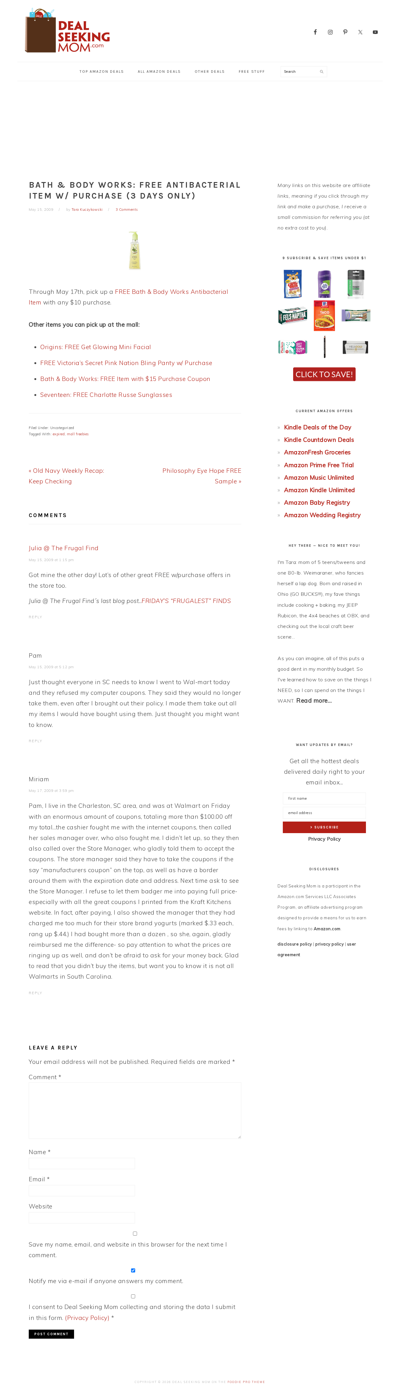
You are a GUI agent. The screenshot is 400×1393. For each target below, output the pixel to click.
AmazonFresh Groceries (317, 452)
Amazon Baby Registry (317, 502)
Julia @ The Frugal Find (64, 548)
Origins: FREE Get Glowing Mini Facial (95, 347)
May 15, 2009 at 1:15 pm (51, 560)
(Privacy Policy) (87, 1317)
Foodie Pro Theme (246, 1382)
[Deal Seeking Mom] (67, 54)
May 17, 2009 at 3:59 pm (51, 790)
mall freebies (78, 434)
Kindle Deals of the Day (318, 427)
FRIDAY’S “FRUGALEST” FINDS (186, 601)
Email (39, 1179)
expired (59, 434)
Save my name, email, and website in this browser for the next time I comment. (128, 1250)
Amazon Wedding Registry (322, 515)
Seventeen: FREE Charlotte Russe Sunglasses (106, 394)
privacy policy (329, 943)
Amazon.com (327, 928)
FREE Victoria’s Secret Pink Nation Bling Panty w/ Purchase (126, 363)
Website (40, 1206)
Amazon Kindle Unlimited (319, 490)
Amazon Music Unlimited (319, 477)
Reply (35, 617)
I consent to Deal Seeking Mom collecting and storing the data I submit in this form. (132, 1312)
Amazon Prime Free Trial (319, 465)
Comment (45, 1077)
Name (40, 1152)
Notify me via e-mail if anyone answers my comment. (106, 1281)
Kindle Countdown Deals (319, 439)
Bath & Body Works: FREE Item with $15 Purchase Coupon (125, 379)
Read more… (314, 700)
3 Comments (127, 209)
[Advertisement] (200, 128)
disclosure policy (295, 943)
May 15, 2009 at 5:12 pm (51, 667)
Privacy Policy (324, 839)
